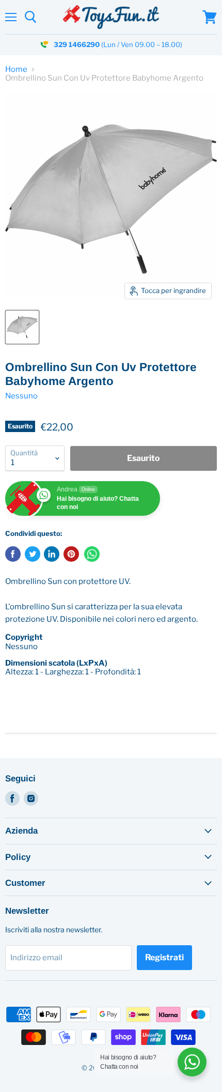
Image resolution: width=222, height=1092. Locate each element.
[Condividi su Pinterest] (71, 554)
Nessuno (21, 396)
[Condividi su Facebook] (13, 554)
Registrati (164, 957)
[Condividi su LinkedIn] (51, 554)
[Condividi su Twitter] (32, 554)
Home (16, 69)
